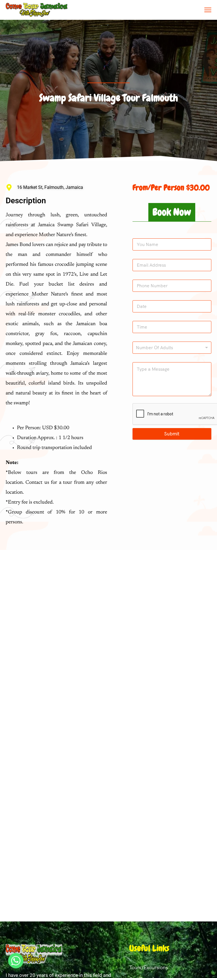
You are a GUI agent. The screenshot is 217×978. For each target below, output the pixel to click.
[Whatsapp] (15, 963)
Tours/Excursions (148, 967)
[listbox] (172, 348)
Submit (171, 434)
